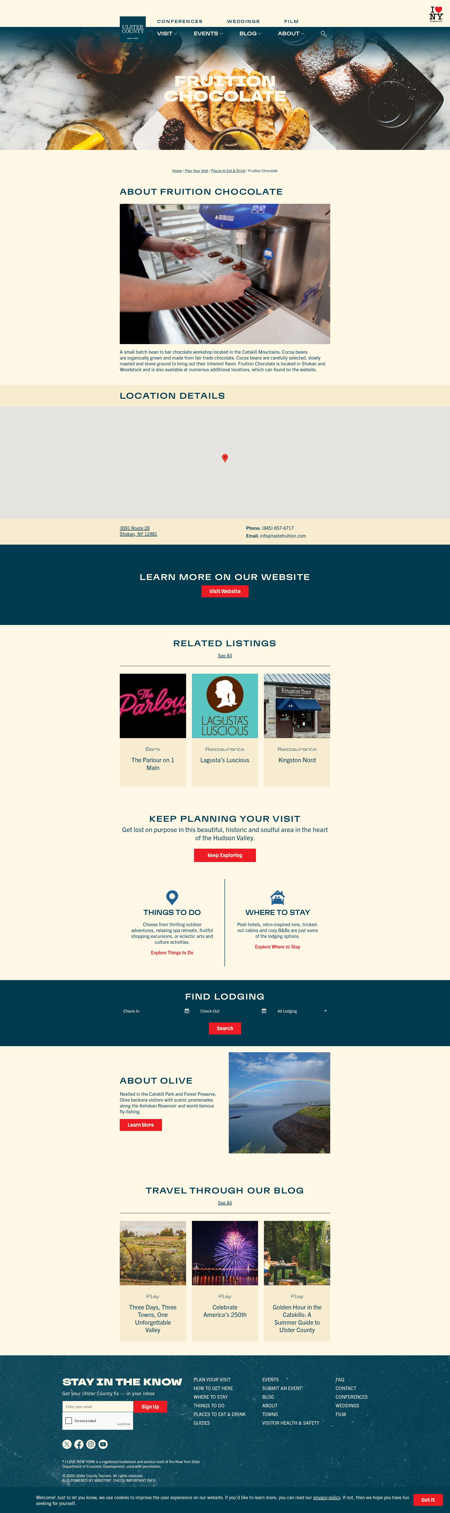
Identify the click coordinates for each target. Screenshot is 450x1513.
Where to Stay (211, 1397)
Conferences (180, 21)
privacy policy (326, 1497)
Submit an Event (282, 1388)
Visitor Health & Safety (290, 1423)
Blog (248, 33)
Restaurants (224, 749)
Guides (202, 1423)
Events (206, 33)
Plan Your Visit (196, 170)
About (289, 33)
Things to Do (209, 1405)
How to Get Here (213, 1388)
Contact (346, 1388)
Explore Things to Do (172, 952)
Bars (153, 749)
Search (225, 1028)
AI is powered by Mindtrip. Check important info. (109, 1480)
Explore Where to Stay (277, 946)
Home (177, 170)
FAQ (340, 1379)
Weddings (243, 21)
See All (225, 655)
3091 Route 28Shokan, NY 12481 (138, 531)
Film (291, 21)
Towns (270, 1414)
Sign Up (150, 1406)
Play (152, 1296)
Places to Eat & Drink (228, 170)
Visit (164, 33)
